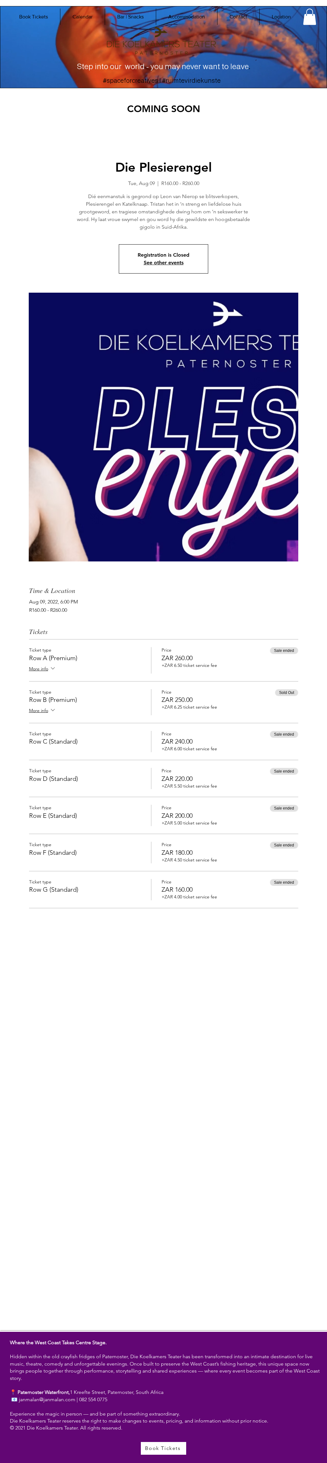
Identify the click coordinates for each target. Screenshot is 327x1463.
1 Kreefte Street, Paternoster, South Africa (117, 1392)
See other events (164, 263)
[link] (309, 17)
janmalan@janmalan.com (47, 1399)
